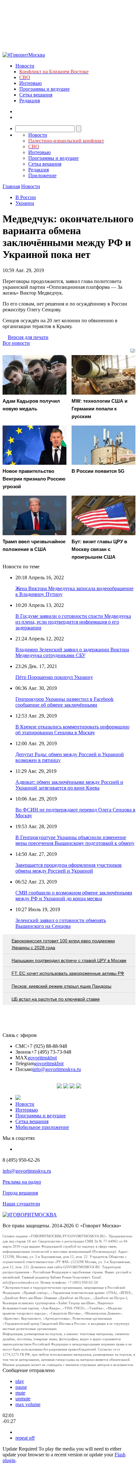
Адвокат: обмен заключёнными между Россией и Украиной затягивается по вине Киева (69, 785)
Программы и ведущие (44, 89)
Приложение (42, 175)
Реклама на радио (22, 1182)
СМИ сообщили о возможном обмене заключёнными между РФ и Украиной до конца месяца (73, 895)
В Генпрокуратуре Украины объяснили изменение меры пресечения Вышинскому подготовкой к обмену (74, 840)
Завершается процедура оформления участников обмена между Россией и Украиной (68, 868)
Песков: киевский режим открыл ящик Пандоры (61, 986)
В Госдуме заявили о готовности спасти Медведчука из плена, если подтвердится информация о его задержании (73, 621)
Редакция (29, 100)
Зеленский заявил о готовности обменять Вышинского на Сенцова (60, 923)
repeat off (25, 1438)
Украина (24, 203)
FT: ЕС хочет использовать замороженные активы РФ (68, 973)
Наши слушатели (21, 1203)
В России (25, 197)
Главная (11, 186)
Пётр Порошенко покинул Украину (54, 677)
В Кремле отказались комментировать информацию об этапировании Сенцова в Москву (72, 729)
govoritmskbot (42, 1057)
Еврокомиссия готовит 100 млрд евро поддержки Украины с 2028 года (63, 944)
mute (20, 1393)
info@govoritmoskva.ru (56, 1069)
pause (21, 1387)
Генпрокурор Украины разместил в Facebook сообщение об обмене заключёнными (64, 702)
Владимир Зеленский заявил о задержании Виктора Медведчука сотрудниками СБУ (72, 652)
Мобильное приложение (42, 1127)
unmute (22, 1398)
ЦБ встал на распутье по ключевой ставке (56, 999)
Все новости (16, 343)
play (19, 1381)
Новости (24, 66)
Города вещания (20, 1193)
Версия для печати (28, 337)
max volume (27, 1404)
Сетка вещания (35, 94)
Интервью (30, 83)
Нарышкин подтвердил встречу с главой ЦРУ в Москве (69, 960)
